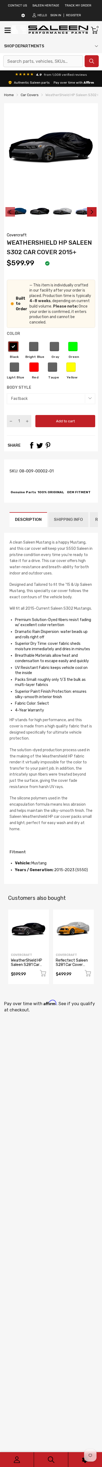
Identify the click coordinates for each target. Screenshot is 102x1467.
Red (34, 367)
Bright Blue (33, 346)
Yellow (71, 367)
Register (73, 15)
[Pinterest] (48, 445)
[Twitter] (39, 445)
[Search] (51, 1459)
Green (73, 346)
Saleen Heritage (45, 5)
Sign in (55, 15)
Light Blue (14, 367)
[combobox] (43, 61)
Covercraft (17, 235)
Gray (54, 346)
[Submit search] (92, 61)
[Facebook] (31, 445)
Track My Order (78, 5)
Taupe (52, 367)
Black (13, 346)
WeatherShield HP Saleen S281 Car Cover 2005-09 (26, 964)
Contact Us (17, 5)
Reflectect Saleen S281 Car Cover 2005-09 (72, 964)
